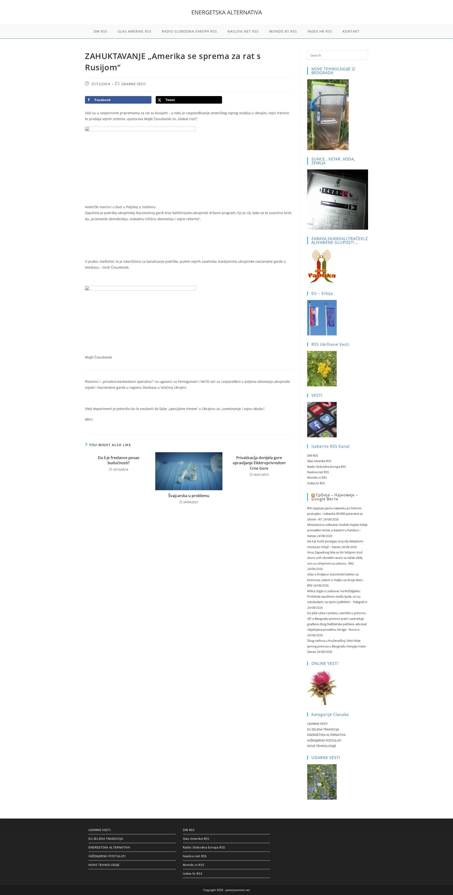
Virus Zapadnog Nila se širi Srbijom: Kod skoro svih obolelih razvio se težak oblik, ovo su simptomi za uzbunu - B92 (335, 558)
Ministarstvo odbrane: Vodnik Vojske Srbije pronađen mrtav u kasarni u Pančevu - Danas (337, 530)
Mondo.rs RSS (317, 477)
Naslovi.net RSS (318, 472)
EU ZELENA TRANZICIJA (323, 729)
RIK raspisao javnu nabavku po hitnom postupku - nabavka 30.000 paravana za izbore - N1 (335, 513)
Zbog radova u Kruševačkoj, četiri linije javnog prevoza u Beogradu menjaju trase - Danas (337, 646)
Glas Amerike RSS (319, 461)
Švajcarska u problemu (188, 495)
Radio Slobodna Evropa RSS (326, 466)
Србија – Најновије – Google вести (334, 497)
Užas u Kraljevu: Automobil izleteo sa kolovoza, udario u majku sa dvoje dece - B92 (335, 579)
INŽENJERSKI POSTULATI (324, 740)
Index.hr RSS (316, 483)
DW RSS (312, 455)
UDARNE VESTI (134, 84)
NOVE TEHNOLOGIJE (321, 746)
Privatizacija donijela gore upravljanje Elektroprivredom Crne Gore (259, 463)
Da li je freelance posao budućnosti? (118, 460)
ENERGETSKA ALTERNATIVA (226, 12)
